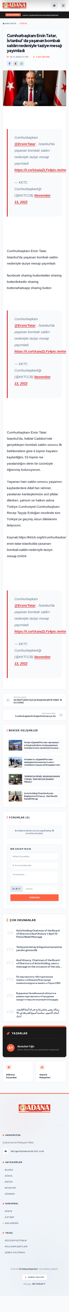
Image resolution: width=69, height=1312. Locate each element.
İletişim (9, 1217)
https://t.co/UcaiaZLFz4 (32, 170)
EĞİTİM (9, 1182)
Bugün (9, 1170)
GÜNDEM (10, 1194)
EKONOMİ (10, 1188)
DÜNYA (23, 23)
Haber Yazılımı (36, 1277)
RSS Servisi (11, 1223)
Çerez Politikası (15, 1252)
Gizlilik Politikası (16, 1240)
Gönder (34, 897)
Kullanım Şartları (16, 1246)
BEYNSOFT (39, 1284)
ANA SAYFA (10, 23)
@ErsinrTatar (25, 144)
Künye (8, 1211)
